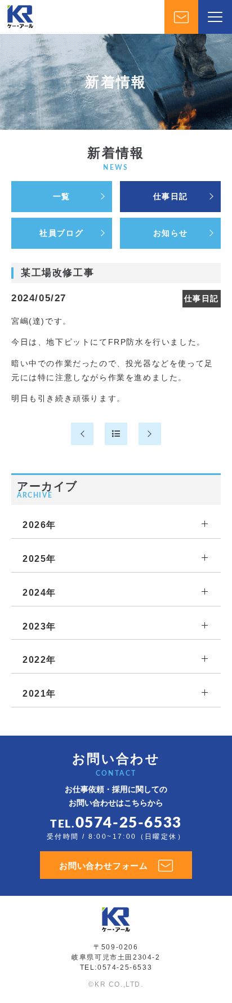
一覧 (61, 196)
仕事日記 (170, 196)
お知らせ (170, 232)
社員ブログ (61, 232)
